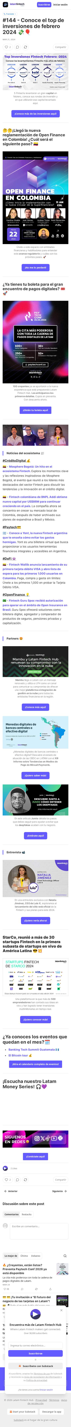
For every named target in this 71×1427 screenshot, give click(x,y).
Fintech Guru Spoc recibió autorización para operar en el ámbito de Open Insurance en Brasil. (35, 605)
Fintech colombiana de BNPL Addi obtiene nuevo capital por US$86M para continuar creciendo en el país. (35, 501)
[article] (35, 1277)
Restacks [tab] (26, 1214)
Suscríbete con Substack (38, 1366)
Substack (19, 1420)
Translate (10, 14)
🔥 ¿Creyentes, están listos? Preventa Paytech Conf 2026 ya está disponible (25, 1269)
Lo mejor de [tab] (11, 1255)
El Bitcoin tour (18, 1055)
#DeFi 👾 (9, 559)
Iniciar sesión (60, 4)
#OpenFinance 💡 (16, 595)
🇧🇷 (4, 600)
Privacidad (41, 1400)
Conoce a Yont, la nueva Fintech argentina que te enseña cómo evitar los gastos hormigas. (35, 537)
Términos (54, 1400)
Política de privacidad (36, 1380)
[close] (61, 1310)
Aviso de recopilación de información (42, 1376)
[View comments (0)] (17, 47)
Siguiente (57, 1191)
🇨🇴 (4, 466)
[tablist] (18, 1214)
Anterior (13, 1191)
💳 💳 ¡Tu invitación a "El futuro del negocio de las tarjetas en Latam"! (27, 1299)
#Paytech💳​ (12, 527)
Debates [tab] (35, 1255)
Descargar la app (51, 1411)
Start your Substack (24, 1411)
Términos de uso (42, 1373)
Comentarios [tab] (11, 1214)
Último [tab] (24, 1255)
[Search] (65, 1256)
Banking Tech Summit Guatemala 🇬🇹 (34, 1049)
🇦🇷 (4, 533)
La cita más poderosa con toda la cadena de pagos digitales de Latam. (27, 1279)
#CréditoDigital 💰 (16, 461)
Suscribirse (44, 4)
